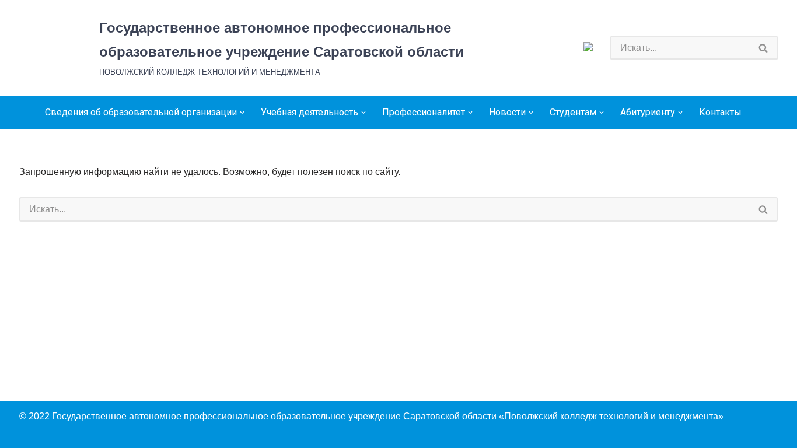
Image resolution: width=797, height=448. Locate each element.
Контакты (720, 112)
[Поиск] (764, 48)
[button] (242, 112)
